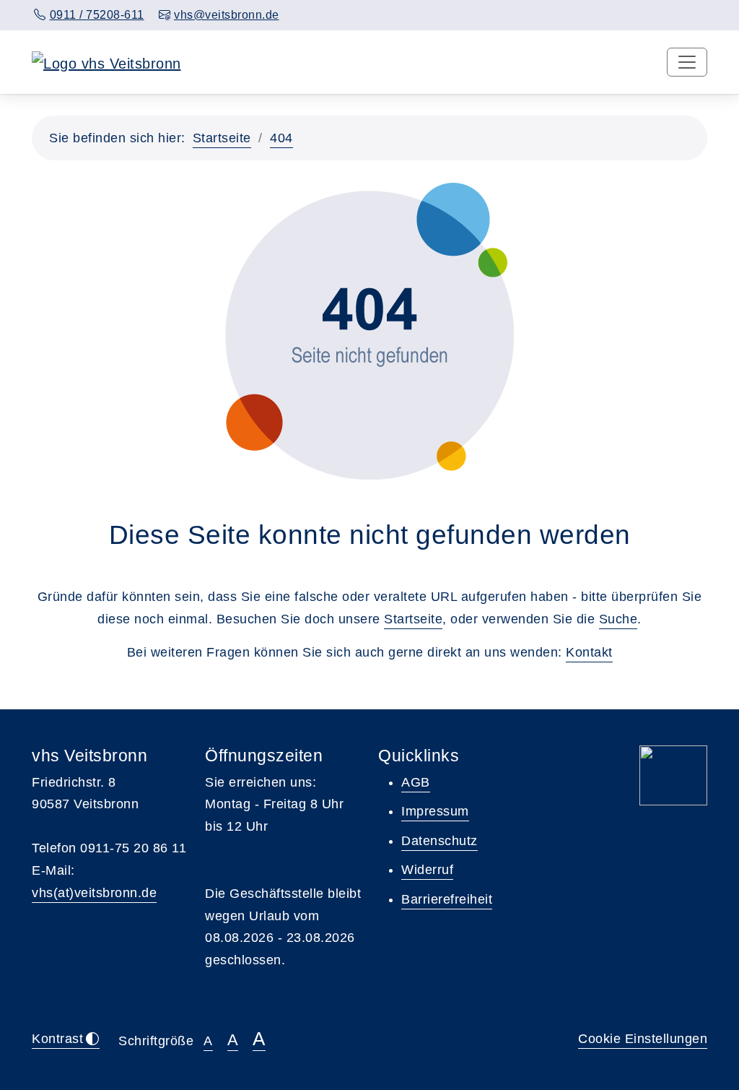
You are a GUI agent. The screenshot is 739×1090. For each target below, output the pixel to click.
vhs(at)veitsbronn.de (94, 893)
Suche (618, 619)
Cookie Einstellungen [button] (642, 1038)
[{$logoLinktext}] (106, 62)
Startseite (222, 138)
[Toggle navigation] (687, 62)
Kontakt (589, 652)
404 (281, 138)
